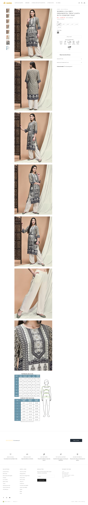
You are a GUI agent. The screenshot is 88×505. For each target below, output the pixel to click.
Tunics (4, 483)
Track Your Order (23, 471)
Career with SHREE (23, 487)
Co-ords (58, 2)
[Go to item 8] (8, 48)
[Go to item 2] (8, 16)
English (15, 501)
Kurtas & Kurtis (19, 2)
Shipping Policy (23, 473)
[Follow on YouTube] (9, 497)
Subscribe (41, 480)
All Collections (5, 489)
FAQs (21, 493)
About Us (21, 481)
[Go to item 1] (8, 11)
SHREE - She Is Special (62, 9)
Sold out (69, 36)
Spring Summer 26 (6, 485)
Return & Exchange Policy (25, 475)
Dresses (27, 2)
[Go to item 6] (8, 37)
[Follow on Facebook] (3, 497)
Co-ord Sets (5, 479)
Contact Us (22, 483)
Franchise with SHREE (24, 485)
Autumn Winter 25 (6, 487)
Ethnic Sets (51, 2)
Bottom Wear (5, 481)
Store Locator (22, 479)
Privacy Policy (22, 477)
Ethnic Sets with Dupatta (38, 2)
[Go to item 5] (8, 32)
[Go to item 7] (8, 43)
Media (21, 489)
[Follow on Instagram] (6, 497)
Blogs (21, 491)
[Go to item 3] (8, 21)
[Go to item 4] (8, 27)
